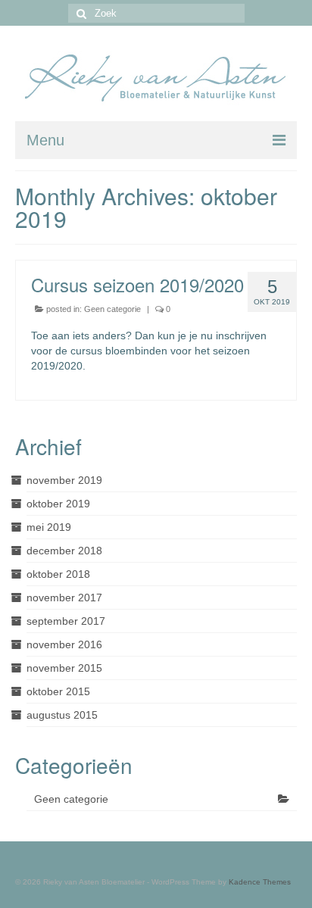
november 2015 (64, 668)
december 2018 (64, 550)
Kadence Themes (260, 882)
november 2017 (64, 597)
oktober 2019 (58, 504)
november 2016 (64, 644)
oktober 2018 (58, 574)
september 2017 (66, 621)
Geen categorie (112, 309)
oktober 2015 (58, 691)
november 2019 (64, 480)
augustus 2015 (62, 715)
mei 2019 (49, 527)
